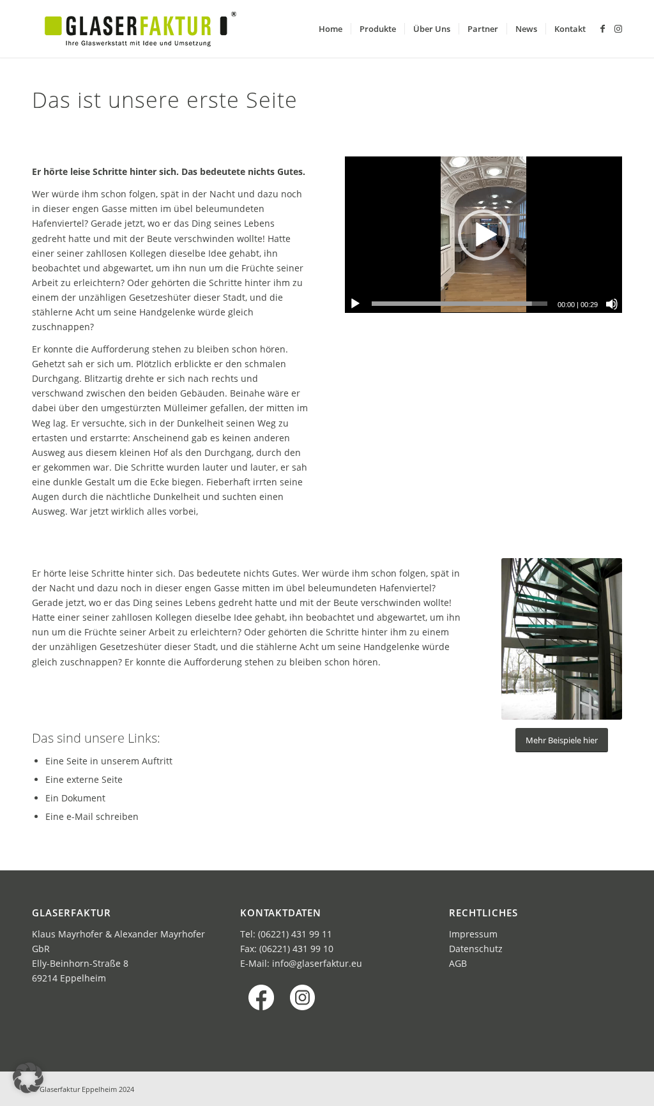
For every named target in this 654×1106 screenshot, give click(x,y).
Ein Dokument (75, 798)
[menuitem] (330, 28)
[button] (483, 235)
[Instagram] (618, 28)
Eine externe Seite (84, 779)
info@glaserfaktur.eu (317, 963)
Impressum (473, 934)
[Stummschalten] (611, 304)
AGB (458, 963)
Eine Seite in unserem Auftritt (108, 761)
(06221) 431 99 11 (295, 934)
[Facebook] (602, 28)
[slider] (459, 303)
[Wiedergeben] (355, 304)
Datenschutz (476, 949)
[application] (483, 234)
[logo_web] (140, 28)
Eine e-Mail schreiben (92, 816)
